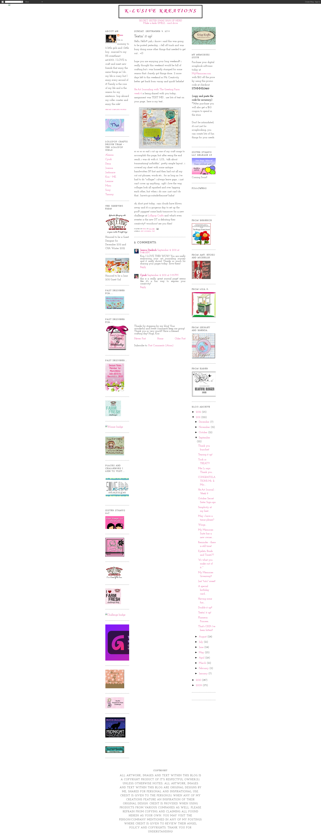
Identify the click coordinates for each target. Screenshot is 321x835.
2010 (199, 680)
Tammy (109, 194)
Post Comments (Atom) (160, 345)
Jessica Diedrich (148, 250)
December (204, 422)
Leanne (109, 181)
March (203, 663)
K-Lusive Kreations (160, 11)
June (201, 647)
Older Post (180, 338)
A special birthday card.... (203, 590)
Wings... (202, 525)
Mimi (108, 185)
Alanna (109, 155)
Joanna (109, 168)
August (203, 636)
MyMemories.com (201, 73)
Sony (108, 190)
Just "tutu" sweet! (206, 581)
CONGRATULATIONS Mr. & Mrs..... (206, 481)
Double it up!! (205, 607)
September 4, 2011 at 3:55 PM (162, 275)
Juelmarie (110, 172)
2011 (198, 417)
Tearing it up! (205, 454)
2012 (199, 412)
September (204, 437)
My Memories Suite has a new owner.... (205, 534)
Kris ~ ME (110, 177)
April (202, 658)
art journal (146, 231)
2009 (199, 685)
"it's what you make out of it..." (205, 564)
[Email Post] (157, 229)
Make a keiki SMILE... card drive (160, 23)
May (202, 652)
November (205, 427)
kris (121, 35)
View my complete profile (115, 109)
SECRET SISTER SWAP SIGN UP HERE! (160, 20)
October (203, 432)
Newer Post (140, 338)
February (204, 668)
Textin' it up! (204, 612)
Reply (143, 267)
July (201, 642)
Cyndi (108, 159)
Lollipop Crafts (156, 215)
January (203, 673)
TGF (153, 231)
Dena (108, 164)
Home (160, 338)
